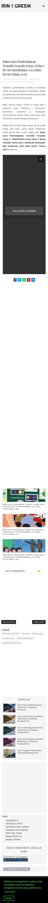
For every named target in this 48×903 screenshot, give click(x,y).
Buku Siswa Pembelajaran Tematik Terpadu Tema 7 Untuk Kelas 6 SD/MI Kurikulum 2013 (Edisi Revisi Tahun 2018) (24, 557)
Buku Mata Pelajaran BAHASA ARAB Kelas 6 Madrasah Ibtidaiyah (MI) (30, 730)
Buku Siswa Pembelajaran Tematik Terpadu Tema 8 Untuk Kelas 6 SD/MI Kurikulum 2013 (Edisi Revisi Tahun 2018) (24, 506)
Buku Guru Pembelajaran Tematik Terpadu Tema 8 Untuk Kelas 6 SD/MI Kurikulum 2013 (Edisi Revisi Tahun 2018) (23, 531)
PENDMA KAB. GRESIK (17, 830)
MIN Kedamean (25, 638)
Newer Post (8, 622)
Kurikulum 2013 (19, 82)
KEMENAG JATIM (14, 824)
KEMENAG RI (12, 820)
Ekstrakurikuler (10, 633)
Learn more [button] (9, 891)
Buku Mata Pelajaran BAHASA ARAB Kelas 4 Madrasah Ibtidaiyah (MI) (30, 741)
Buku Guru (28, 79)
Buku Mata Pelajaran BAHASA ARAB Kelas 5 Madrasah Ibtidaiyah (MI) (30, 718)
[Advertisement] (24, 35)
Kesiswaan (37, 633)
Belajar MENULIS (14, 836)
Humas (26, 633)
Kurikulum (7, 82)
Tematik (30, 82)
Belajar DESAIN (13, 839)
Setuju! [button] (9, 898)
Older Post (39, 622)
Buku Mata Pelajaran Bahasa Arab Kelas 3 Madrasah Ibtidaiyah (29, 707)
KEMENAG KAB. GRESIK (17, 827)
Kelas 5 (37, 79)
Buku (20, 79)
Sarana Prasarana (11, 643)
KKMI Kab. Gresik (14, 833)
